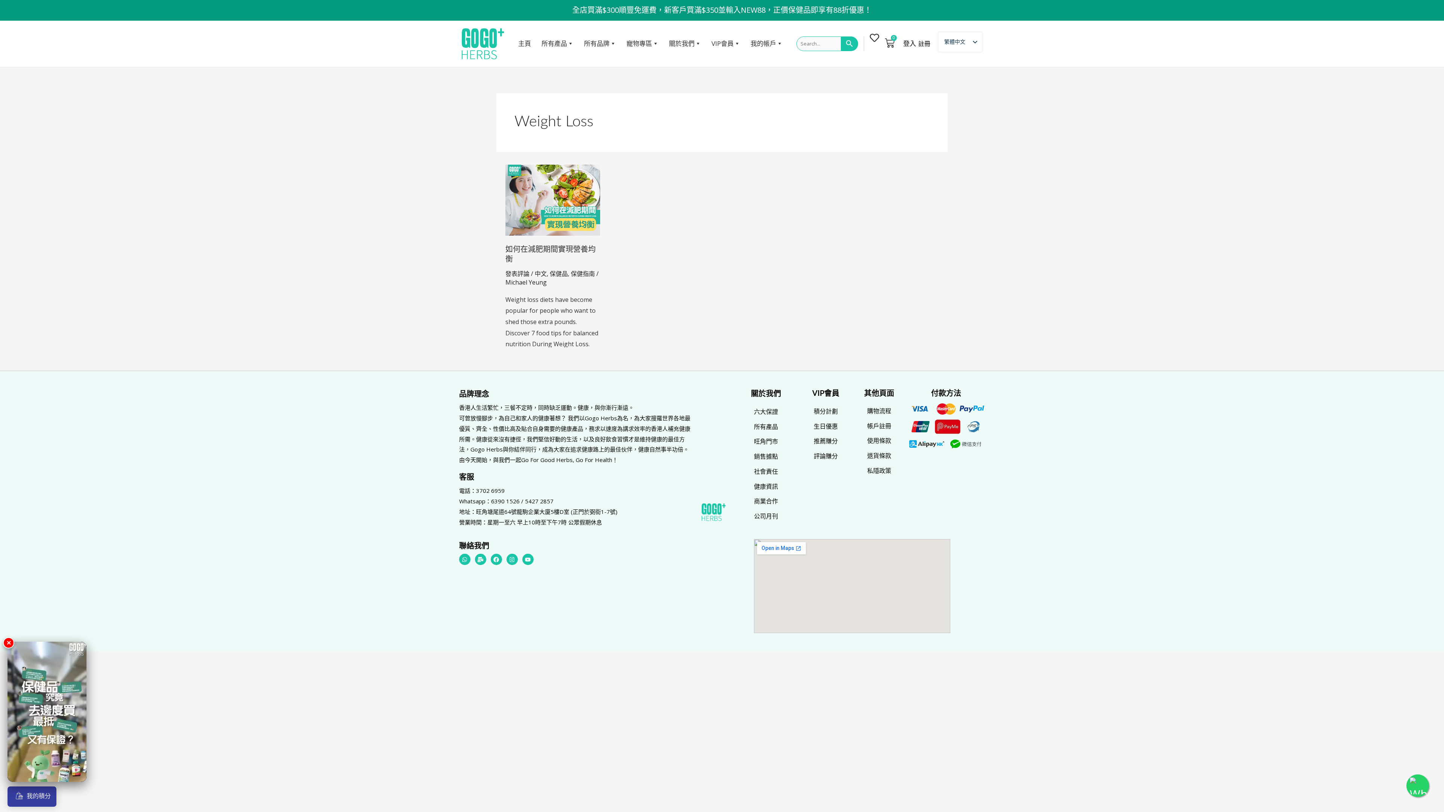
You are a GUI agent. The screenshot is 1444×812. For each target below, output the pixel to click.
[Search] (849, 44)
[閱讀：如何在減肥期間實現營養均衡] (552, 199)
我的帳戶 (763, 43)
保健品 (559, 274)
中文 (541, 274)
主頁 (524, 43)
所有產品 (554, 43)
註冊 (924, 43)
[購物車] (890, 42)
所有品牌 (597, 43)
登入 (909, 43)
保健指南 (583, 274)
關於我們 (682, 43)
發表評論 (517, 274)
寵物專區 (639, 43)
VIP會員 (722, 43)
